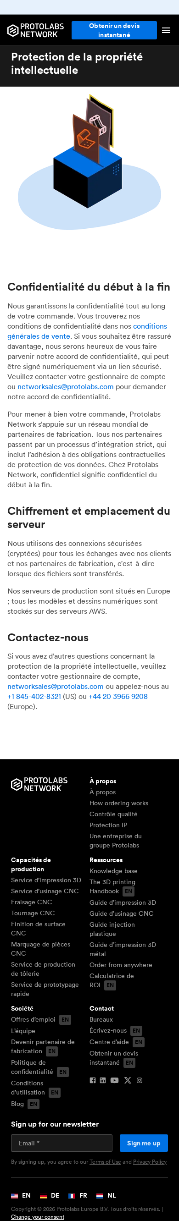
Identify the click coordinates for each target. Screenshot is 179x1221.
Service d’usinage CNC (45, 891)
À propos (103, 792)
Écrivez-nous (108, 1030)
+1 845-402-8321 (34, 696)
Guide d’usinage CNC (122, 913)
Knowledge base (114, 871)
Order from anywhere (121, 965)
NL (111, 1195)
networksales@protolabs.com (65, 386)
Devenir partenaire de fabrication (43, 1046)
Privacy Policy (150, 1162)
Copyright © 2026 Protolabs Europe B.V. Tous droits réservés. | (87, 1213)
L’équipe (23, 1031)
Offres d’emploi (33, 1019)
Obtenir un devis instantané (114, 30)
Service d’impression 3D (46, 880)
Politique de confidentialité (32, 1067)
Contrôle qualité (114, 814)
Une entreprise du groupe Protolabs (116, 840)
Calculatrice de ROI (112, 980)
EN (26, 1195)
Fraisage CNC (31, 902)
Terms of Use (105, 1162)
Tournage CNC (33, 913)
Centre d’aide (109, 1042)
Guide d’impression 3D (123, 902)
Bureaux (101, 1019)
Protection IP (108, 825)
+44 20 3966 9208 (118, 696)
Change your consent (37, 1217)
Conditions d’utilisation (28, 1087)
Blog (17, 1104)
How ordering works (119, 803)
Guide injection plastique (112, 929)
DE (54, 1195)
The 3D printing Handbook (112, 886)
